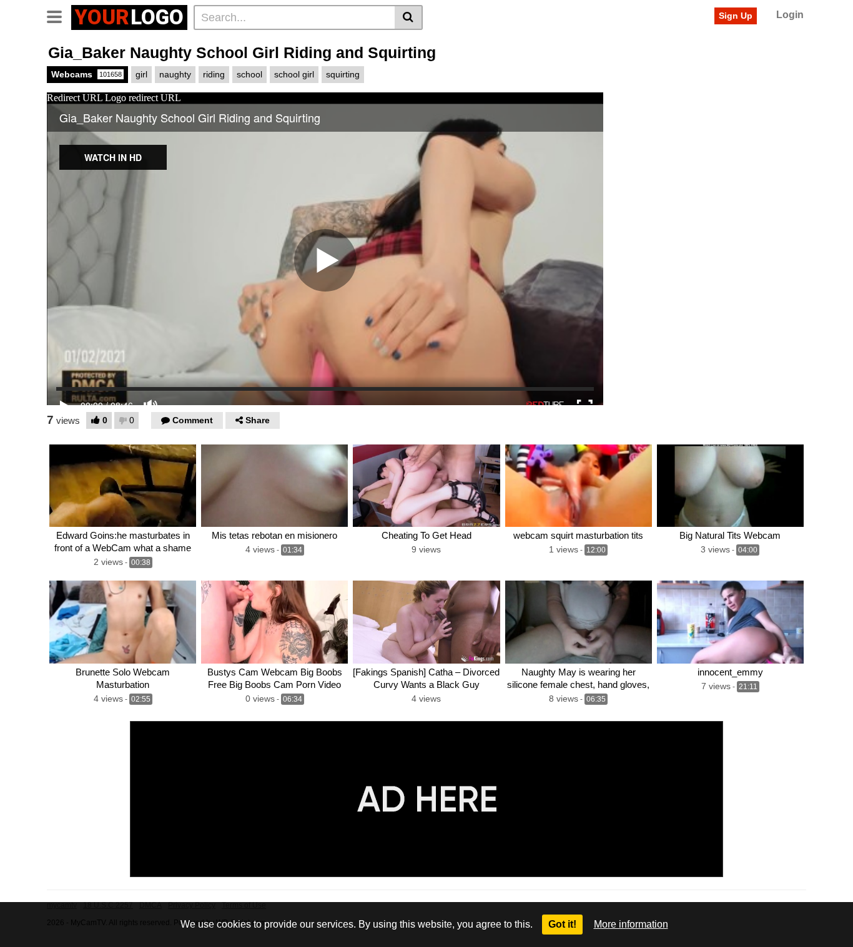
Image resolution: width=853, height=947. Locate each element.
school (249, 74)
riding (214, 74)
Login (790, 14)
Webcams (86, 74)
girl (141, 74)
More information (631, 924)
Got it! (562, 924)
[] (409, 17)
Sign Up (735, 16)
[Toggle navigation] (59, 16)
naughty (175, 74)
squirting (343, 74)
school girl (294, 74)
